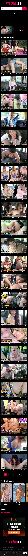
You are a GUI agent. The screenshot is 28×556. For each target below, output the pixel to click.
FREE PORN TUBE (5, 512)
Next (22, 474)
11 (19, 474)
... (15, 474)
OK (25, 553)
